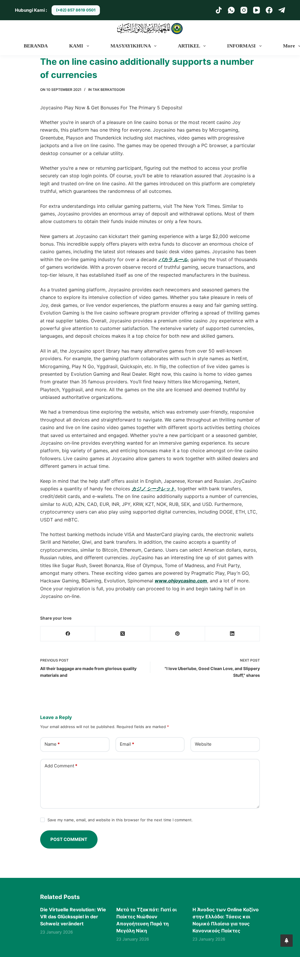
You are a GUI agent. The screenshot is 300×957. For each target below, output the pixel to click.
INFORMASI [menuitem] (241, 46)
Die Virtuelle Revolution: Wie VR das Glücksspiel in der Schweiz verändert (73, 917)
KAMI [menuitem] (76, 46)
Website (203, 744)
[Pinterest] (177, 633)
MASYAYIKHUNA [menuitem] (130, 46)
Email (127, 744)
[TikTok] (218, 10)
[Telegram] (281, 10)
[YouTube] (256, 10)
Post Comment (68, 839)
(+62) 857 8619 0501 (76, 10)
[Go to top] (286, 940)
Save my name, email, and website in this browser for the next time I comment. (120, 819)
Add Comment (61, 766)
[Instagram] (244, 10)
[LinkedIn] (232, 633)
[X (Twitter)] (122, 633)
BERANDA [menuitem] (36, 46)
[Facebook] (269, 10)
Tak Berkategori (109, 89)
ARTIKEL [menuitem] (189, 46)
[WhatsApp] (231, 10)
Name (52, 744)
